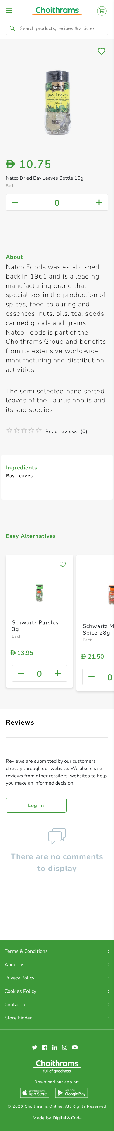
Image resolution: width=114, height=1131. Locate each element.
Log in (36, 805)
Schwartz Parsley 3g (35, 626)
